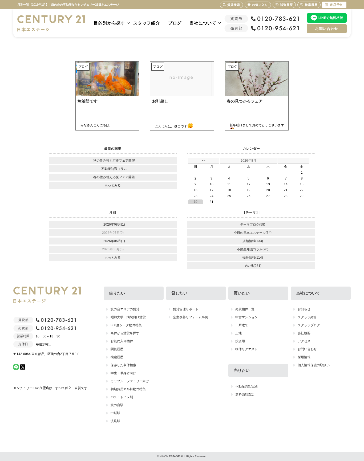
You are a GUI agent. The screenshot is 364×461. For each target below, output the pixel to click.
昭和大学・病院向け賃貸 (128, 317)
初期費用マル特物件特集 (128, 389)
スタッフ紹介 (146, 23)
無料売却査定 (244, 394)
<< (204, 160)
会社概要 (304, 333)
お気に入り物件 (122, 341)
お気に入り (260, 4)
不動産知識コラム (114, 169)
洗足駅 (115, 421)
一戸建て (241, 325)
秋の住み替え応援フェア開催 (114, 160)
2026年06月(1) (114, 241)
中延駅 (115, 413)
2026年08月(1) (114, 224)
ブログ (174, 23)
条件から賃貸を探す (125, 333)
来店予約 (336, 5)
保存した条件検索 (123, 365)
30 (195, 202)
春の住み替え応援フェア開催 (114, 177)
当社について (202, 23)
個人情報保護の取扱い (314, 365)
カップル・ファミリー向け (130, 381)
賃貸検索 (233, 4)
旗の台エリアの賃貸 (125, 309)
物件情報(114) (252, 257)
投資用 (240, 341)
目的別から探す (109, 23)
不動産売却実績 (246, 386)
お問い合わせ (326, 28)
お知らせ (304, 309)
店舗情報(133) (252, 241)
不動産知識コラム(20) (252, 249)
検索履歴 (117, 357)
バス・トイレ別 (122, 397)
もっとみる (113, 185)
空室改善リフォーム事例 (190, 317)
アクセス (304, 341)
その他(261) (252, 266)
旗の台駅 (117, 405)
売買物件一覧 (244, 309)
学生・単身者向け (123, 373)
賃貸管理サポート (186, 309)
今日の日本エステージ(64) (253, 233)
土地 (238, 333)
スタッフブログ (309, 325)
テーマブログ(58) (252, 224)
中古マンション (246, 317)
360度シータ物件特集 (126, 325)
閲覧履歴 (117, 349)
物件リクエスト (246, 349)
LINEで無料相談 (330, 18)
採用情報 (304, 357)
